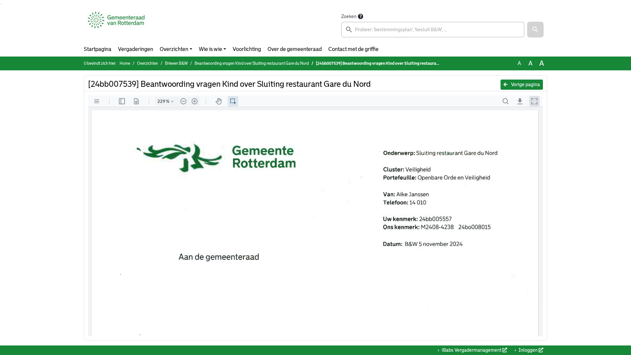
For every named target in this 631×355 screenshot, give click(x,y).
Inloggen (528, 350)
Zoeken (349, 16)
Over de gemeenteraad (295, 49)
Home (125, 63)
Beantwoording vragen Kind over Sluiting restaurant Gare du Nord (252, 63)
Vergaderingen (135, 49)
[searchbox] (433, 29)
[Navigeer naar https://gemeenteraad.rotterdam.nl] (116, 25)
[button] (535, 29)
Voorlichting (247, 49)
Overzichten (174, 49)
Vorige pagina (525, 84)
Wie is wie (210, 49)
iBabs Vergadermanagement (471, 350)
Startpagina (97, 49)
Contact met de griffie (353, 49)
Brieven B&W (176, 63)
